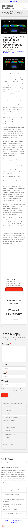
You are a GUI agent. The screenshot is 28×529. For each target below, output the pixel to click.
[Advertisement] (14, 260)
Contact (12, 520)
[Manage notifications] (3, 526)
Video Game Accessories (11, 417)
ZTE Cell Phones (9, 441)
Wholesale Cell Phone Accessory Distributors (11, 495)
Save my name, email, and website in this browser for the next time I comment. (13, 389)
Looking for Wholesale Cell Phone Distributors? (11, 505)
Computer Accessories (11, 448)
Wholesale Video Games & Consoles (12, 403)
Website (5, 381)
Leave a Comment (9, 52)
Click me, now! (14, 289)
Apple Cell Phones (10, 427)
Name (4, 364)
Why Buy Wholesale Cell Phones (11, 509)
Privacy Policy (19, 520)
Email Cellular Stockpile (14, 317)
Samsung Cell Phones (10, 434)
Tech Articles (19, 51)
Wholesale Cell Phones (9, 420)
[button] (25, 6)
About (7, 520)
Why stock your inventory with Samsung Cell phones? (13, 500)
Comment (6, 344)
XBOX (7, 413)
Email (4, 373)
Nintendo (7, 407)
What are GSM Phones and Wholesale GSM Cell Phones (12, 514)
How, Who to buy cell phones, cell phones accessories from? (13, 489)
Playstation (8, 410)
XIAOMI (7, 437)
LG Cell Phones (9, 430)
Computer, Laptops (8, 444)
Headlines (4, 326)
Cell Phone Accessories (11, 424)
